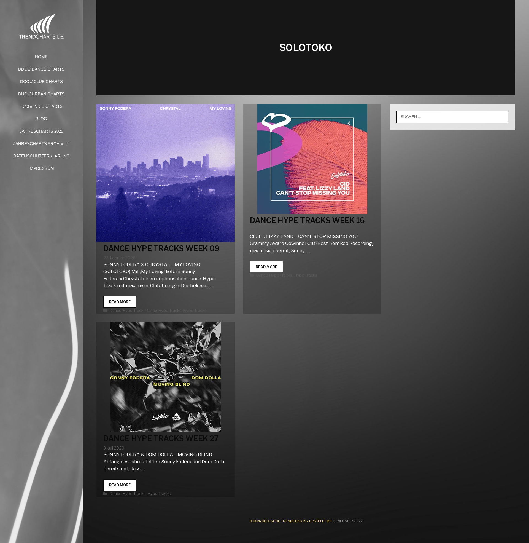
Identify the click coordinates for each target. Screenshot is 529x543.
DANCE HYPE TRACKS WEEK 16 (307, 220)
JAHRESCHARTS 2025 (41, 131)
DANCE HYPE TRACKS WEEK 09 (161, 248)
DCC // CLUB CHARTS (41, 81)
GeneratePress (347, 521)
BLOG (41, 118)
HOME (41, 56)
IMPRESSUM (41, 168)
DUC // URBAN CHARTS (41, 94)
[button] (69, 143)
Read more (122, 303)
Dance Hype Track (126, 310)
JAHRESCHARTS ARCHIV (38, 143)
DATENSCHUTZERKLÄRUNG (41, 156)
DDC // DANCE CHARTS (41, 69)
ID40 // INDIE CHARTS (41, 106)
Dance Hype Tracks (163, 310)
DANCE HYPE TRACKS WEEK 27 (161, 438)
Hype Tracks (195, 310)
